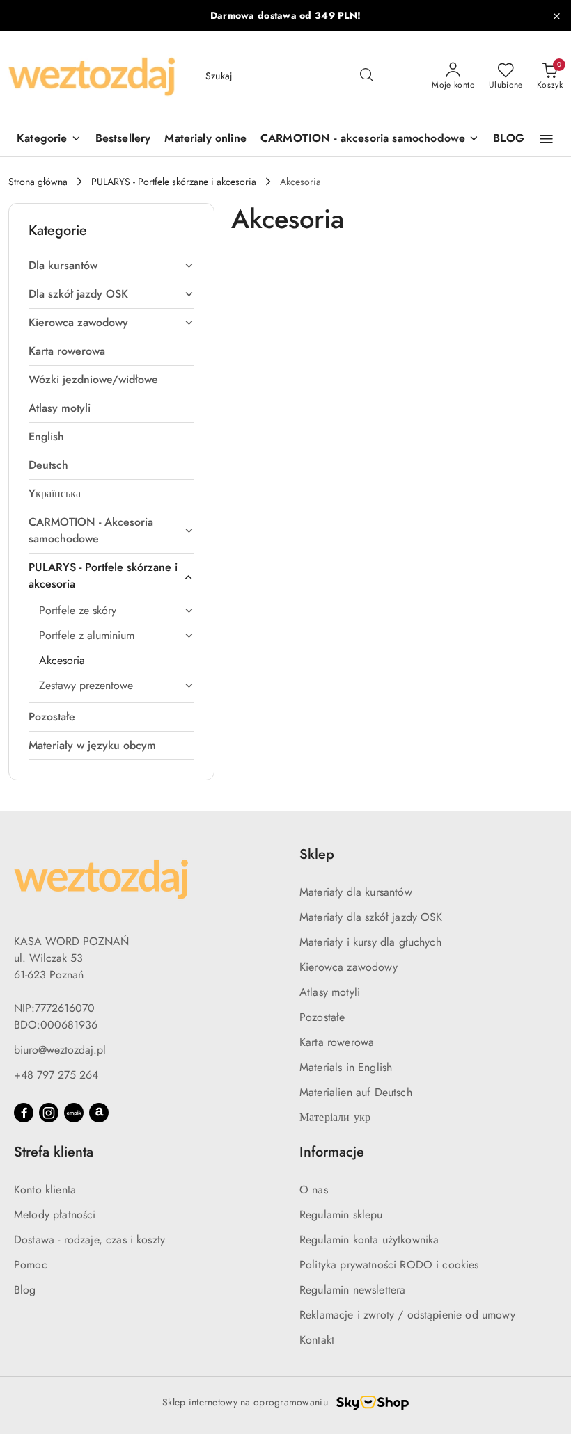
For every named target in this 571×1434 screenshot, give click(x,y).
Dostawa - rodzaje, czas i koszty (89, 1240)
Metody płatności (55, 1215)
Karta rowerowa (336, 1042)
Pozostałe (322, 1017)
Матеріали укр (334, 1117)
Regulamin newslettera (352, 1290)
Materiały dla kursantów (355, 892)
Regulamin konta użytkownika (369, 1240)
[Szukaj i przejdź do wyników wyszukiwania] (366, 76)
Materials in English (345, 1067)
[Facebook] (23, 1112)
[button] (546, 139)
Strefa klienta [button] (53, 1152)
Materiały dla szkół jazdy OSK (371, 917)
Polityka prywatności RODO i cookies (389, 1265)
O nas (313, 1190)
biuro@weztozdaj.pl (60, 1050)
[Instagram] (48, 1112)
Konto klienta (45, 1190)
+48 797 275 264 (56, 1075)
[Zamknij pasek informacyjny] (556, 16)
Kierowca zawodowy (348, 967)
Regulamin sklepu (341, 1215)
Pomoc (30, 1265)
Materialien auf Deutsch (355, 1092)
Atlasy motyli (329, 992)
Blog (25, 1290)
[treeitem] (111, 266)
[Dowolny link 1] (74, 1112)
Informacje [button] (331, 1152)
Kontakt (316, 1340)
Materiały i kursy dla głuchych (370, 942)
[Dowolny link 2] (99, 1112)
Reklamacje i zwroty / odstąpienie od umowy (407, 1315)
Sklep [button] (316, 854)
